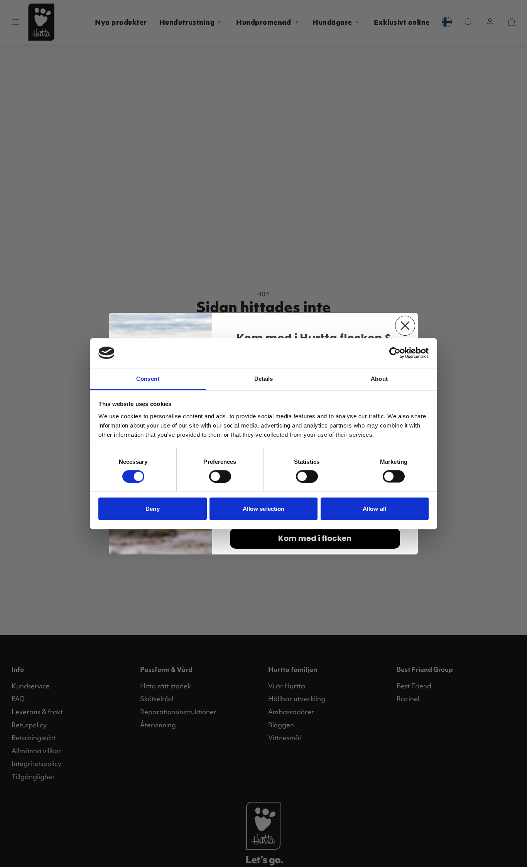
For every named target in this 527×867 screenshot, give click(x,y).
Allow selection (264, 508)
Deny (152, 508)
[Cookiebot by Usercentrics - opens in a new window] (395, 352)
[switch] (220, 476)
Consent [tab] (147, 378)
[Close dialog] (405, 325)
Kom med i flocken (314, 538)
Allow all (374, 508)
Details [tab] (263, 378)
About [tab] (379, 378)
